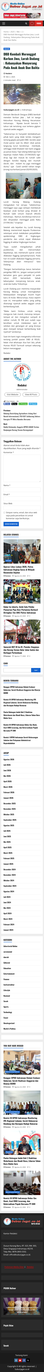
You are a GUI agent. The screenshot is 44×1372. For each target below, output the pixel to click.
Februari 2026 (9, 792)
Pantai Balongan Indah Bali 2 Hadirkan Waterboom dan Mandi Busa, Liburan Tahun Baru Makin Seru (22, 715)
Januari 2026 (8, 797)
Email (7, 494)
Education (7, 968)
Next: (21, 427)
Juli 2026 (7, 764)
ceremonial (8, 951)
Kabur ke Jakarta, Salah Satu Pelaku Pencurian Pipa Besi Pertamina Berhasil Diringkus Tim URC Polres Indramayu (21, 609)
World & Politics (10, 1028)
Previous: (22, 415)
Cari (6, 663)
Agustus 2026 (9, 759)
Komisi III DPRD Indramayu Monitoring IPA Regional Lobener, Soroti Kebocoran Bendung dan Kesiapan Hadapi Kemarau (21, 702)
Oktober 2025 (9, 814)
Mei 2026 (7, 776)
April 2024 (7, 913)
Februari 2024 (9, 924)
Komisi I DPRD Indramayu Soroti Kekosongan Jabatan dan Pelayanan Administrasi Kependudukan (21, 740)
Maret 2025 (8, 853)
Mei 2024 (7, 908)
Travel (6, 1017)
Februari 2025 (9, 858)
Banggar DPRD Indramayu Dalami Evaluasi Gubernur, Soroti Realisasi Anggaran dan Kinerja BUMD (22, 690)
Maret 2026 (8, 787)
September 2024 (10, 885)
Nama (7, 485)
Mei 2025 (7, 842)
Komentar (9, 452)
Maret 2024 (8, 919)
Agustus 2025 (9, 825)
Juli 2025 (7, 830)
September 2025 (10, 819)
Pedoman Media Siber (14, 1267)
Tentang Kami (21, 1355)
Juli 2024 (7, 897)
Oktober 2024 (9, 880)
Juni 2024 (7, 902)
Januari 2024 (8, 929)
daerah (6, 49)
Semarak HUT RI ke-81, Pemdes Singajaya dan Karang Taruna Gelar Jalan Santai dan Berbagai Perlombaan (21, 649)
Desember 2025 (10, 803)
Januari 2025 (8, 863)
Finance (6, 979)
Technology (8, 1012)
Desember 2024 (10, 869)
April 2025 (7, 847)
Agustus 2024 (9, 891)
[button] (3, 23)
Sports (6, 1006)
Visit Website (12, 394)
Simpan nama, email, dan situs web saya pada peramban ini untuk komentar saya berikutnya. (21, 515)
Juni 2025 (7, 836)
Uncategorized (9, 1023)
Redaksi (9, 73)
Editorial (7, 962)
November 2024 (10, 874)
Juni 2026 (7, 770)
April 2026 (8, 781)
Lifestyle (7, 990)
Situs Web (8, 503)
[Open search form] (26, 23)
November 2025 (10, 808)
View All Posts (31, 394)
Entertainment (9, 973)
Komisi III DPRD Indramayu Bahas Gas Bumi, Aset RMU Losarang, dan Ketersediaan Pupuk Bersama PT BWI (21, 727)
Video (39, 23)
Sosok (6, 1001)
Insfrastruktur (9, 984)
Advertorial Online (10, 946)
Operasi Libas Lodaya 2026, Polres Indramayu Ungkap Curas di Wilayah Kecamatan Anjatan (19, 569)
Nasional (7, 995)
